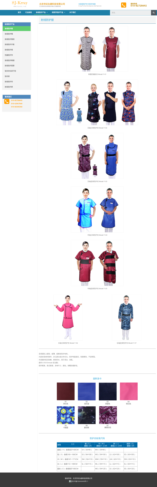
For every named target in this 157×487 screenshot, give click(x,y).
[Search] (153, 12)
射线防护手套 (9, 44)
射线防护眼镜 (9, 60)
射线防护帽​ (9, 34)
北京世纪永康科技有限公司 (52, 4)
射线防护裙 (9, 50)
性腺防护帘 (9, 55)
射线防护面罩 (9, 66)
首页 (19, 12)
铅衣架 (7, 76)
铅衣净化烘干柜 (10, 71)
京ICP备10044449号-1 (79, 481)
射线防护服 (9, 29)
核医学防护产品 (57, 12)
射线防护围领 (9, 39)
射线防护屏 (9, 87)
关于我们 (72, 12)
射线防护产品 (41, 12)
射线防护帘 (9, 82)
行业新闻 (28, 12)
